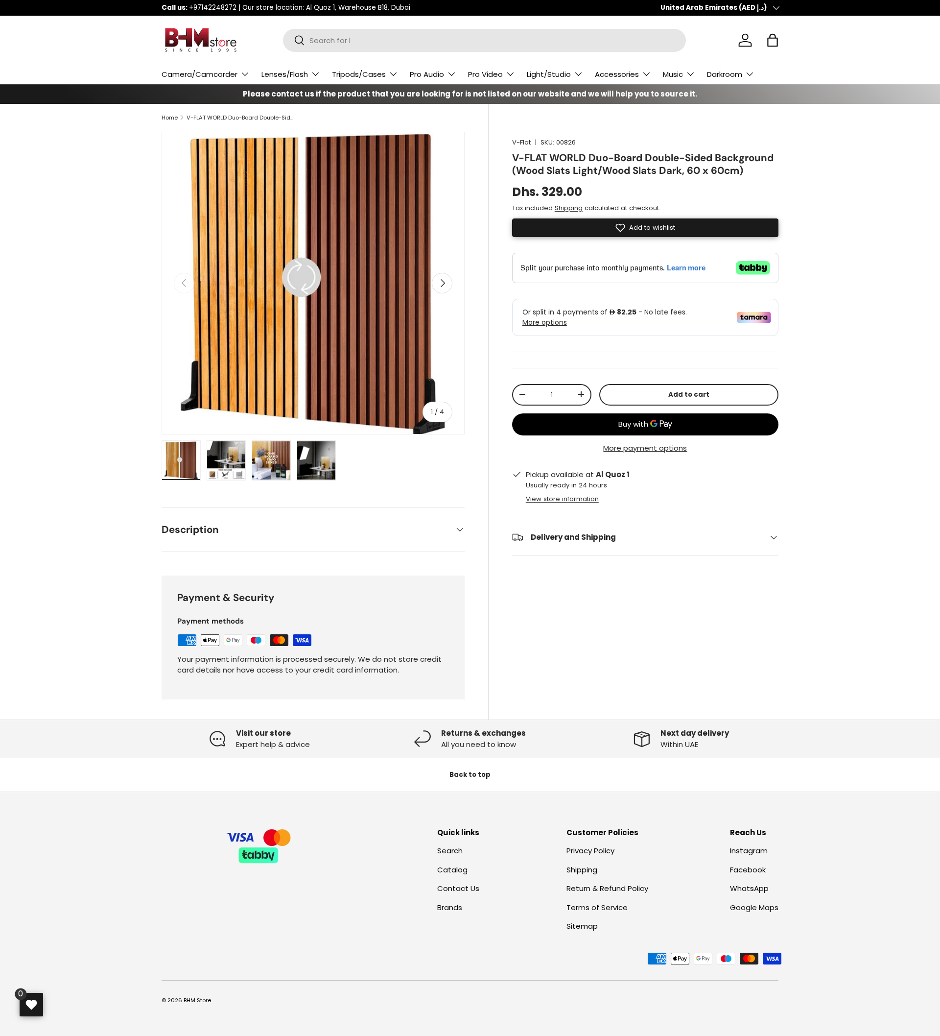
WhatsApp (749, 888)
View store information (562, 498)
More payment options (645, 447)
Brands (449, 907)
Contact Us (458, 888)
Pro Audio (427, 74)
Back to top (470, 774)
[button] (772, 40)
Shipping (569, 207)
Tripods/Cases (359, 74)
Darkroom (724, 74)
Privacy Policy (590, 850)
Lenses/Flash (284, 74)
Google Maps (754, 907)
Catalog (452, 870)
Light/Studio (549, 74)
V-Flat (521, 142)
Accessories (617, 74)
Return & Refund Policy (607, 888)
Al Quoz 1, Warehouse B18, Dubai (358, 7)
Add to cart (688, 394)
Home (170, 117)
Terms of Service (597, 907)
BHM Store (197, 1000)
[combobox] (484, 40)
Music (673, 74)
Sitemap (582, 926)
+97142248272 (212, 7)
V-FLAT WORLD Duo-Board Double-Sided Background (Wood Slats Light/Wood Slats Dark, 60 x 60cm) (242, 117)
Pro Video (485, 74)
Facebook (748, 870)
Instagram (749, 850)
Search (450, 850)
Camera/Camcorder (199, 74)
